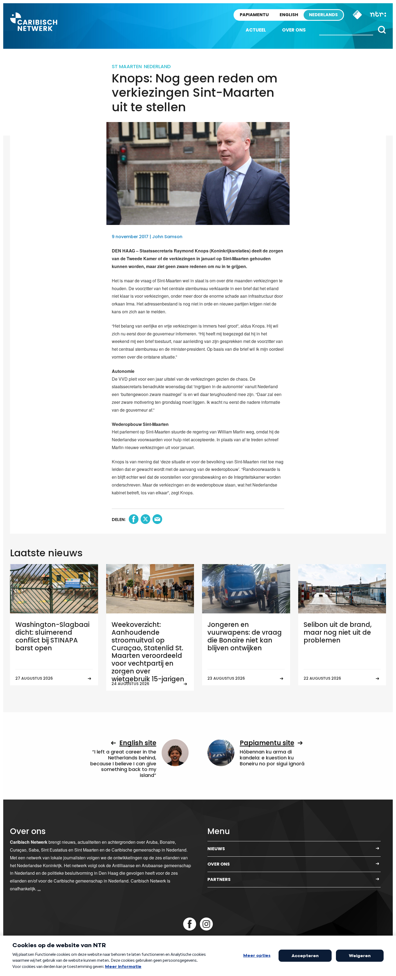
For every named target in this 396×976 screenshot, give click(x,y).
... (39, 888)
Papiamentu (254, 15)
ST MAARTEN (127, 66)
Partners (219, 879)
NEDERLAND (157, 66)
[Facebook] (189, 924)
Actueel (256, 30)
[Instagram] (206, 924)
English (289, 15)
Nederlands (323, 15)
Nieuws (216, 849)
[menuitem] (256, 30)
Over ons (294, 30)
